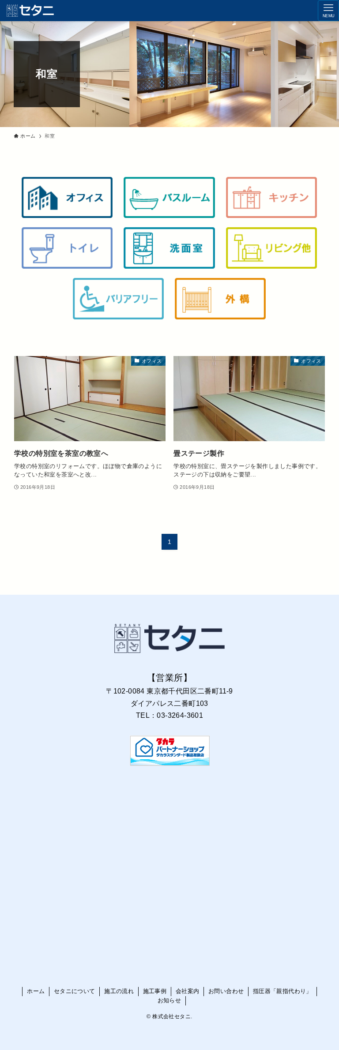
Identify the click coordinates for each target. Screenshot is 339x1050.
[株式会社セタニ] (30, 10)
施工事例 (155, 991)
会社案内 (188, 991)
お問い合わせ (226, 991)
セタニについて (74, 991)
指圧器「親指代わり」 (282, 991)
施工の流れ (119, 991)
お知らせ (169, 1000)
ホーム (36, 991)
